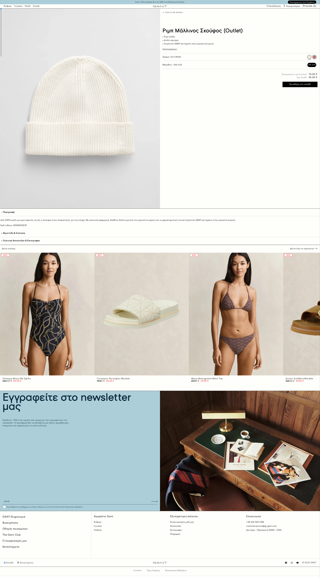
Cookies (137, 571)
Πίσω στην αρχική (174, 13)
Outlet (36, 6)
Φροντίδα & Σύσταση (14, 233)
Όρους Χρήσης (37, 507)
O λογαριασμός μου (14, 541)
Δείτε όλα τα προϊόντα (302, 249)
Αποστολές (175, 526)
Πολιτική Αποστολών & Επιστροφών (21, 241)
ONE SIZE (312, 65)
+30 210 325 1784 (255, 522)
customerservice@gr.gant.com (261, 526)
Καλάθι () (310, 6)
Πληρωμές (175, 534)
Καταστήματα (10, 547)
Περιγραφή (9, 212)
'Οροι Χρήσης (153, 571)
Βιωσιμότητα (10, 523)
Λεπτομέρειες (169, 49)
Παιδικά (98, 530)
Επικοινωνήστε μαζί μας (182, 522)
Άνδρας (8, 6)
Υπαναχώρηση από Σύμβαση (302, 2)
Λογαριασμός (293, 6)
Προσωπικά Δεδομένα (176, 571)
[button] (1, 8)
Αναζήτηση (275, 6)
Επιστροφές (176, 530)
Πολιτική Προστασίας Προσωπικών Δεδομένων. (66, 507)
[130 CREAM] (309, 57)
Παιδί (27, 6)
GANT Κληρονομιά (13, 517)
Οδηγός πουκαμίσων (15, 529)
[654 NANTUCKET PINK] (314, 57)
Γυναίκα (18, 6)
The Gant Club (11, 535)
